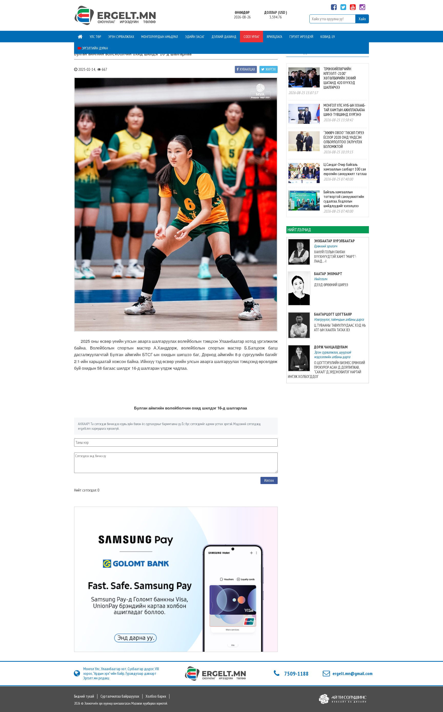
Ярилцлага (274, 36)
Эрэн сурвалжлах (121, 36)
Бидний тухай (84, 696)
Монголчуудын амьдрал (159, 36)
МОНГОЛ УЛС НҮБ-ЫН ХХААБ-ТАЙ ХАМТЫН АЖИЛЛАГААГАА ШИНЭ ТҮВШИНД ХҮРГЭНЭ (345, 110)
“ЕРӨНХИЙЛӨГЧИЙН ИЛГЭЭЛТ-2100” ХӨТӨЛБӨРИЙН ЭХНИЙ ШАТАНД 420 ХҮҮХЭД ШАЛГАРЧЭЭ (340, 78)
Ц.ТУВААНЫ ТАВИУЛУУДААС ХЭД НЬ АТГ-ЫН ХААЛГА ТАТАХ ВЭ (340, 327)
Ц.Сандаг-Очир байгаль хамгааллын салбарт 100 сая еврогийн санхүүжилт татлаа (345, 169)
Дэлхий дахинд (224, 36)
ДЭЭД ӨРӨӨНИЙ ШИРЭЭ (331, 284)
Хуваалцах (247, 69)
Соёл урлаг (251, 36)
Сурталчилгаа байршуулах (119, 696)
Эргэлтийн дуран (94, 48)
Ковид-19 (327, 36)
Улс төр (95, 36)
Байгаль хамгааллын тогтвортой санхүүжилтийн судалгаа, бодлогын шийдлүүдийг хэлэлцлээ (344, 198)
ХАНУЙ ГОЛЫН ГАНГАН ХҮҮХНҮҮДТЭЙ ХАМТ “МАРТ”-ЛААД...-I (335, 256)
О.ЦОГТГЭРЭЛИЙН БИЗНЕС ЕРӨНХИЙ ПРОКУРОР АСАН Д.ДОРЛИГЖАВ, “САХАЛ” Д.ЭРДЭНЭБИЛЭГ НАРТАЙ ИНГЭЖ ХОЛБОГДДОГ (326, 369)
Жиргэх (271, 69)
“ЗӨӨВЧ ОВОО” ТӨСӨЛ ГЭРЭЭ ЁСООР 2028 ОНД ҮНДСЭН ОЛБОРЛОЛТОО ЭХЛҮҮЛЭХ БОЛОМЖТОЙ (344, 139)
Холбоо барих (156, 696)
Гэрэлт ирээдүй (301, 36)
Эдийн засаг (194, 36)
